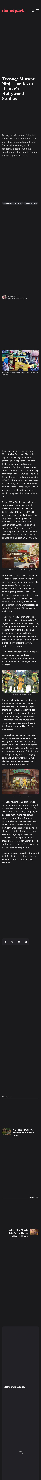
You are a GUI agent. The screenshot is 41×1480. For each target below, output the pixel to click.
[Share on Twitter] (5, 941)
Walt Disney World (31, 203)
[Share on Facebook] (12, 941)
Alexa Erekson (15, 296)
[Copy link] (26, 941)
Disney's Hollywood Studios (12, 203)
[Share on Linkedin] (19, 941)
